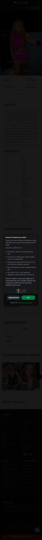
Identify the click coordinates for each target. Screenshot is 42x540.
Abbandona (13, 298)
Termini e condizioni (25, 303)
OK (28, 298)
